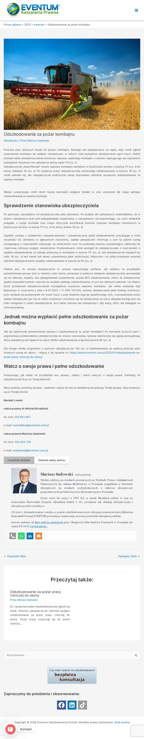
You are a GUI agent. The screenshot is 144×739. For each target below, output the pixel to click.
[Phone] (12, 536)
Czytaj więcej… (38, 526)
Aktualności (11, 140)
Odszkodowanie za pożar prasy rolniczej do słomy (35, 593)
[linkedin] (72, 705)
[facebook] (61, 705)
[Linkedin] (30, 536)
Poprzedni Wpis (15, 556)
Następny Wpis (129, 556)
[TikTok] (82, 705)
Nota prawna (122, 722)
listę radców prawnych (49, 522)
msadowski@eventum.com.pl (30, 450)
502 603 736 (23, 441)
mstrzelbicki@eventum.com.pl (31, 425)
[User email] (38, 536)
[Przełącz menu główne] (136, 10)
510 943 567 (22, 416)
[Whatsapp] (21, 536)
